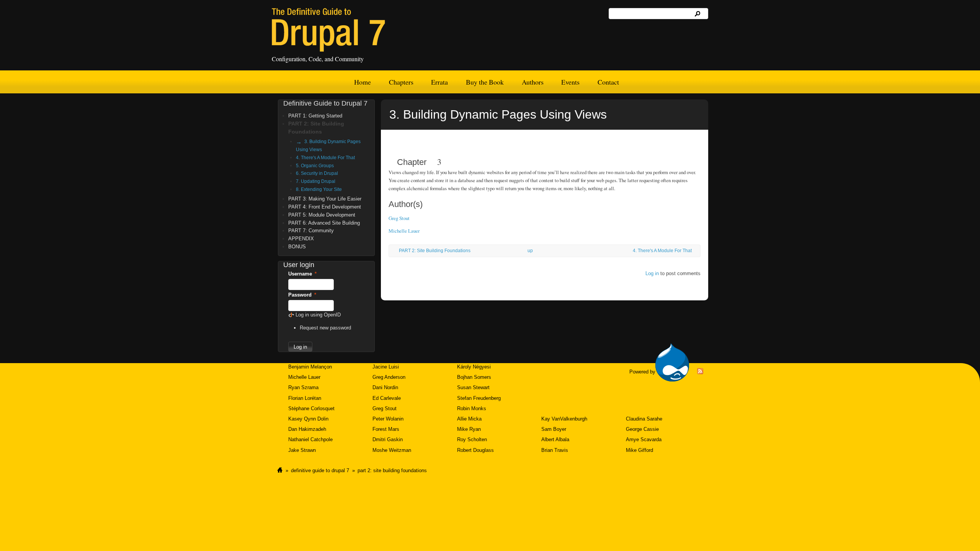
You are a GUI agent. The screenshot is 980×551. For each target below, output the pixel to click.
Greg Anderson (388, 377)
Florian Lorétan (304, 398)
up (530, 250)
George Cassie (642, 429)
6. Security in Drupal (317, 173)
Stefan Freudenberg (479, 398)
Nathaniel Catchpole (310, 439)
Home (362, 81)
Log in (652, 273)
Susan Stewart (473, 387)
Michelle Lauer (404, 230)
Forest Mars (385, 429)
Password (302, 295)
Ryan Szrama (303, 387)
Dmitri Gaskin (387, 439)
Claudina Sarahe (644, 419)
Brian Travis (554, 450)
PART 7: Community (311, 230)
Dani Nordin (385, 387)
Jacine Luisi (385, 367)
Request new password (325, 328)
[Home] (328, 30)
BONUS (297, 246)
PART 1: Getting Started (315, 116)
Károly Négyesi (474, 367)
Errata (439, 81)
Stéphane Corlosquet (311, 408)
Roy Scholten (472, 439)
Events (570, 81)
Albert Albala (555, 439)
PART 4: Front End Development (324, 207)
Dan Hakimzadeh (307, 429)
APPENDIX (301, 238)
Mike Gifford (639, 450)
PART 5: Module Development (321, 215)
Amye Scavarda (644, 439)
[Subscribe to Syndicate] (700, 372)
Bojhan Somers (474, 377)
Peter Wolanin (387, 419)
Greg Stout (399, 218)
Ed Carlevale (386, 398)
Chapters (401, 81)
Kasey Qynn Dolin (308, 419)
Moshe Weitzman (391, 450)
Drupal (672, 362)
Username (302, 274)
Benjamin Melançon (310, 367)
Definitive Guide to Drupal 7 (325, 103)
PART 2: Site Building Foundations (434, 250)
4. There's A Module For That (662, 250)
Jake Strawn (302, 450)
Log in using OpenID (318, 315)
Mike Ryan (469, 429)
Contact (608, 81)
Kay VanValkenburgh (564, 419)
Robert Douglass (475, 450)
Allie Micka (469, 419)
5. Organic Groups (315, 165)
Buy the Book (485, 81)
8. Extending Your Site (319, 189)
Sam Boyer (553, 429)
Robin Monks (471, 408)
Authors (533, 81)
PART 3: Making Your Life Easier (324, 199)
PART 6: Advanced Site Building (324, 223)
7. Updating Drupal (315, 181)
